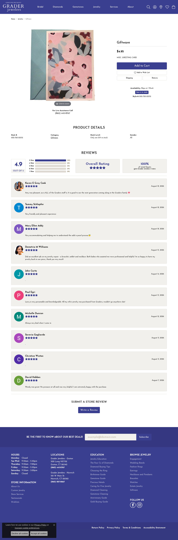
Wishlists (15, 502)
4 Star (31, 163)
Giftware (54, 138)
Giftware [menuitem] (134, 490)
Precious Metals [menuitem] (97, 482)
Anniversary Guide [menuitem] (98, 498)
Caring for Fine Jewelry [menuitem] (100, 486)
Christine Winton (34, 356)
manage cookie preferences (27, 528)
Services (114, 7)
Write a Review (89, 410)
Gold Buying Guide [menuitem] (99, 502)
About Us (15, 487)
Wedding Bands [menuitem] (137, 463)
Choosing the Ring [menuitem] (98, 471)
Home (13, 19)
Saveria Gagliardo (35, 335)
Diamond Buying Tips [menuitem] (100, 467)
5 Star (31, 160)
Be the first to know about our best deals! (55, 437)
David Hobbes (32, 377)
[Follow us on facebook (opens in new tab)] (133, 505)
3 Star (31, 166)
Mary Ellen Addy (34, 226)
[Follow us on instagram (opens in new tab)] (139, 505)
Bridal (40, 7)
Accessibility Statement (154, 528)
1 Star (31, 171)
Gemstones (78, 7)
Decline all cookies (20, 533)
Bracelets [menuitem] (134, 479)
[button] (148, 7)
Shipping (129, 78)
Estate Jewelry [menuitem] (136, 486)
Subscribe (144, 437)
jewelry (20, 19)
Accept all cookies (39, 533)
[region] (62, 65)
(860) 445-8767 (62, 113)
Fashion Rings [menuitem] (136, 467)
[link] (161, 7)
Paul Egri (30, 292)
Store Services (17, 494)
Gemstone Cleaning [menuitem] (99, 494)
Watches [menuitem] (134, 482)
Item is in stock (141, 92)
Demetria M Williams (36, 247)
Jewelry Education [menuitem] (98, 459)
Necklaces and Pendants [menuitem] (141, 475)
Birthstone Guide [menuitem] (98, 475)
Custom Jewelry (18, 490)
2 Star (31, 169)
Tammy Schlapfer (34, 204)
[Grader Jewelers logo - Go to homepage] (13, 7)
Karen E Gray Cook (35, 183)
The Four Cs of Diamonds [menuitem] (101, 463)
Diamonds (58, 7)
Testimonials (16, 498)
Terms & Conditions (132, 528)
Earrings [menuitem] (134, 471)
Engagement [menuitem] (135, 459)
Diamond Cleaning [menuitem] (98, 490)
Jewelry (96, 7)
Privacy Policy (113, 528)
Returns (155, 78)
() (68, 160)
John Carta (31, 271)
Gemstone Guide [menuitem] (97, 479)
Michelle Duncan (34, 313)
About (131, 7)
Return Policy (98, 528)
